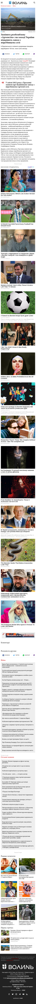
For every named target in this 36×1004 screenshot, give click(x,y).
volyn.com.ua (15, 958)
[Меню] (1, 2)
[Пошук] (34, 2)
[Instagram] (16, 994)
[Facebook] (9, 994)
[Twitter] (12, 994)
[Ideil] (18, 998)
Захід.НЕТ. (25, 61)
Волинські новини (6, 6)
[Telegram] (20, 994)
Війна (14, 6)
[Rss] (27, 994)
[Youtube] (23, 994)
